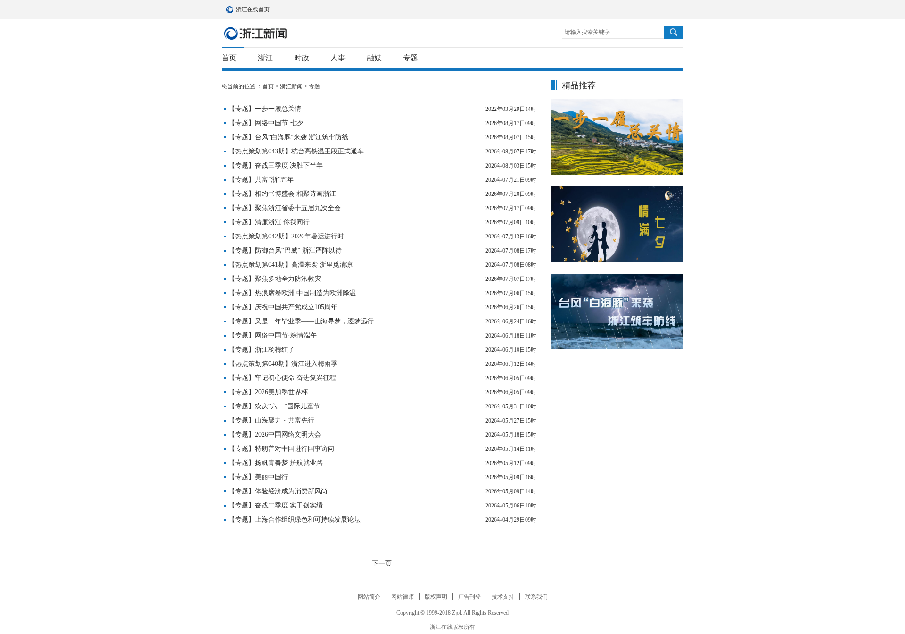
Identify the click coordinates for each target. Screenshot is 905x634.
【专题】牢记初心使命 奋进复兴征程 (282, 377)
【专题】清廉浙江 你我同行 (269, 222)
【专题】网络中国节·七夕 (266, 123)
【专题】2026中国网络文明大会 (275, 434)
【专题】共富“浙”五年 (261, 179)
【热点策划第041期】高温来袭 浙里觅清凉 (291, 264)
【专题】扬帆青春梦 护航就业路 (276, 462)
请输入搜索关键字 (587, 32)
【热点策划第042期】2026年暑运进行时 (286, 236)
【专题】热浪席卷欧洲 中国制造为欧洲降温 (292, 292)
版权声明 (436, 596)
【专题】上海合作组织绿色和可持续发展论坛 (295, 519)
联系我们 (536, 596)
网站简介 (369, 596)
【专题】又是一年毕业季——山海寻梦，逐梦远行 (301, 321)
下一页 (382, 563)
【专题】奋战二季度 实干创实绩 (276, 505)
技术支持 (503, 596)
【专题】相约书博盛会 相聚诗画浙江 (282, 193)
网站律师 (402, 596)
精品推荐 (579, 85)
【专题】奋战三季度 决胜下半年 (276, 165)
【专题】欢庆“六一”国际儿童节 (274, 406)
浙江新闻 (256, 33)
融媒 (374, 58)
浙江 (265, 58)
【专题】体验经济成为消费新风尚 (278, 491)
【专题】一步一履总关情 (265, 108)
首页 (229, 58)
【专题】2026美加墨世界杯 (268, 392)
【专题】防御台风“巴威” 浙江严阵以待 (285, 250)
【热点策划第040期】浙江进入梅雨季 (283, 363)
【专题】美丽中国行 (258, 477)
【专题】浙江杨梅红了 (262, 349)
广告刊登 (469, 596)
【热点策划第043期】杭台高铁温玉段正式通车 (296, 151)
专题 (410, 58)
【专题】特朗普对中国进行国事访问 (281, 448)
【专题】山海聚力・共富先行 (271, 420)
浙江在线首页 (231, 9)
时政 (301, 58)
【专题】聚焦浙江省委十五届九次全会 (285, 207)
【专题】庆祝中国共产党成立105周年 (283, 307)
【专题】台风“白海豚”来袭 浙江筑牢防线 (288, 137)
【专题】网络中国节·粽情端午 (273, 335)
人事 (338, 58)
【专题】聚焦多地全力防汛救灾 (275, 278)
